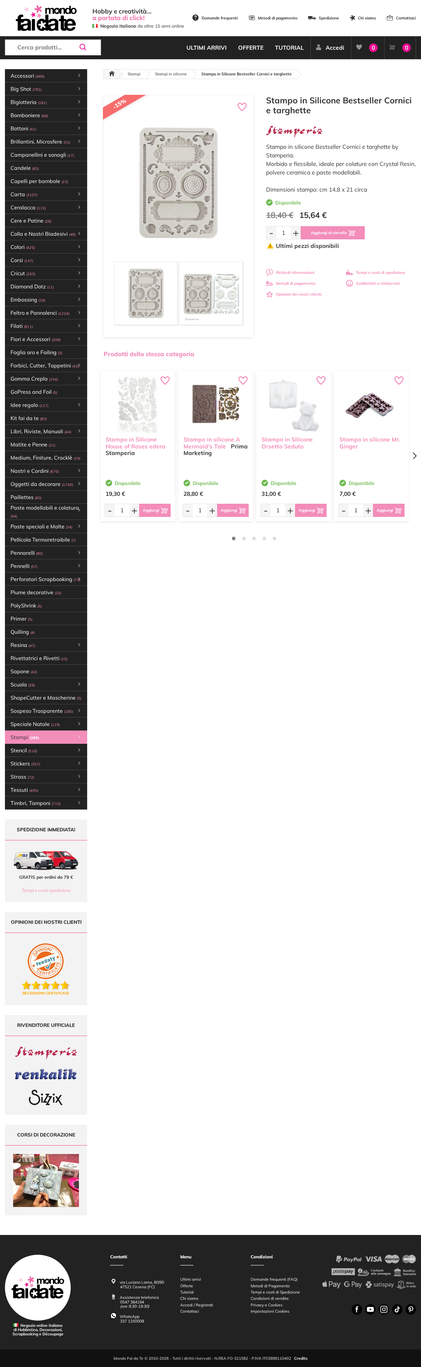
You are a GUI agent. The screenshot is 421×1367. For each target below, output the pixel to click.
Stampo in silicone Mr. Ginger (369, 443)
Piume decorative (36, 592)
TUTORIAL (289, 47)
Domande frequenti (220, 17)
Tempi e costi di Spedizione (275, 1292)
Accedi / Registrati (196, 1304)
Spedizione (329, 17)
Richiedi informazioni (295, 272)
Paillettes (26, 497)
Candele (25, 168)
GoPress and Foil (34, 392)
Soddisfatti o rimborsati (378, 283)
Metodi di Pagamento (270, 1285)
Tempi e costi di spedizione (380, 272)
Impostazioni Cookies (270, 1311)
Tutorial (187, 1292)
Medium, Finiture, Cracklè (45, 457)
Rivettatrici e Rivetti (39, 658)
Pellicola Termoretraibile (43, 539)
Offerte (186, 1285)
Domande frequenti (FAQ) (274, 1279)
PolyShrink (26, 605)
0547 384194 (132, 1302)
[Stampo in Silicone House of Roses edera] (138, 405)
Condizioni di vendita (269, 1298)
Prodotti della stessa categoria (149, 354)
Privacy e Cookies (267, 1304)
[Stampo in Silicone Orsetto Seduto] (293, 405)
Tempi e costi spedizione (46, 890)
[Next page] (414, 456)
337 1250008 (132, 1321)
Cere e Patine (31, 220)
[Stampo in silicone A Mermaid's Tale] (216, 405)
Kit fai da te (29, 418)
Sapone (24, 671)
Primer (21, 618)
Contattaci (406, 17)
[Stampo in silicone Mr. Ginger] (371, 405)
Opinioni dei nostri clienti (299, 294)
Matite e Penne (33, 444)
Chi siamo (367, 17)
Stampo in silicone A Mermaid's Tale (212, 443)
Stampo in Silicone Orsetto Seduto (287, 443)
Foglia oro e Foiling (36, 352)
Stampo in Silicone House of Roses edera (135, 443)
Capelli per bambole (39, 181)
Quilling (23, 632)
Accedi (335, 47)
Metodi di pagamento (277, 17)
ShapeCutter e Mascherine (46, 697)
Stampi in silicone (171, 73)
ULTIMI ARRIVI (206, 47)
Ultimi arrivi (190, 1279)
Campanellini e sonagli (42, 154)
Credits (301, 1358)
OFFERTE (250, 47)
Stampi (134, 73)
